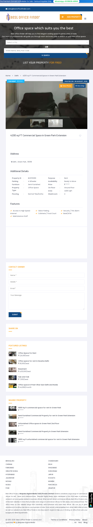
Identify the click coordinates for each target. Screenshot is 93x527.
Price (50, 184)
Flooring (15, 194)
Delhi (50, 464)
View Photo (66, 86)
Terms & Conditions (59, 520)
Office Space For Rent (27, 353)
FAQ (80, 522)
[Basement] (13, 369)
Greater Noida (12, 471)
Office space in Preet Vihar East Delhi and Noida (38, 385)
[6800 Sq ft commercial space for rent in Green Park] (13, 408)
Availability (52, 181)
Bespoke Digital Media (26, 522)
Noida (8, 485)
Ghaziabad (52, 468)
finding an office (71, 510)
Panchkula (52, 485)
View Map (80, 86)
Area (50, 191)
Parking (15, 181)
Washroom (52, 194)
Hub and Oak (23, 377)
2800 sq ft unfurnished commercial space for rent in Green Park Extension (49, 439)
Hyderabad (10, 474)
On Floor (51, 187)
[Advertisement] (46, 243)
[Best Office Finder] (23, 17)
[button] (47, 42)
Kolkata (51, 478)
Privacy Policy (74, 520)
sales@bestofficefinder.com (19, 9)
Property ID (16, 178)
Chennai (9, 464)
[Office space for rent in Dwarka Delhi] (13, 362)
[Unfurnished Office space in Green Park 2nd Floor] (13, 424)
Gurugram (52, 471)
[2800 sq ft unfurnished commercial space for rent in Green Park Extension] (13, 440)
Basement (22, 369)
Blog (85, 522)
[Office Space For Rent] (13, 354)
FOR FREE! (42, 62)
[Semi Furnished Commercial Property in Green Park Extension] (13, 432)
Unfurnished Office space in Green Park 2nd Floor (38, 423)
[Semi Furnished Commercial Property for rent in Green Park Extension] (13, 416)
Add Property (74, 17)
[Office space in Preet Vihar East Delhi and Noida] (13, 385)
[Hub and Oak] (13, 377)
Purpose (51, 178)
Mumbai (51, 481)
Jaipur (50, 474)
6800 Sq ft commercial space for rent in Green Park (39, 408)
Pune (7, 488)
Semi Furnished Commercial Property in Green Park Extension (43, 431)
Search (46, 55)
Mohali (8, 481)
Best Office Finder (23, 520)
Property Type (15, 188)
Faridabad (10, 468)
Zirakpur (51, 488)
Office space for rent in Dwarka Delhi (33, 361)
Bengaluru (10, 461)
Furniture (15, 184)
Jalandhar (10, 478)
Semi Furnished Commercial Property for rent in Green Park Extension (46, 415)
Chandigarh (53, 461)
